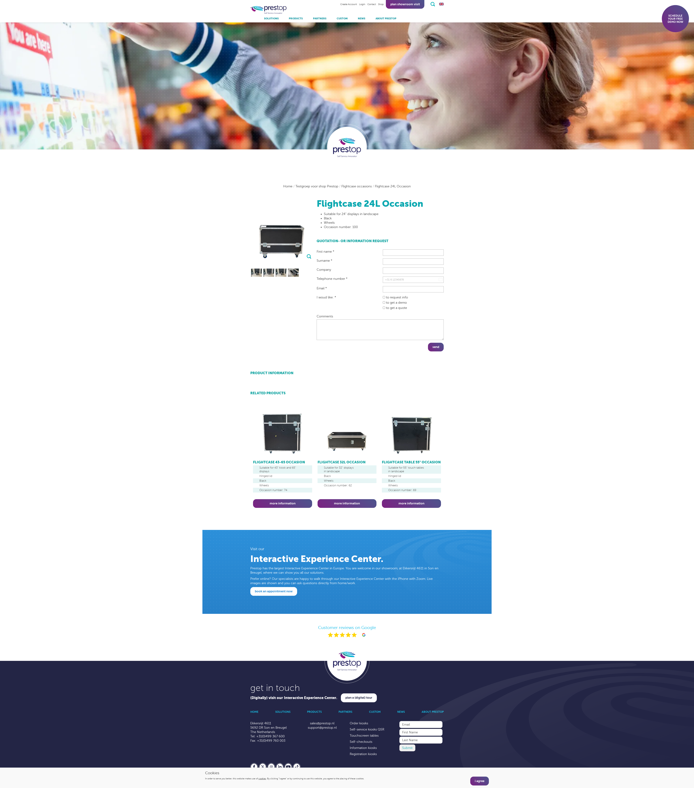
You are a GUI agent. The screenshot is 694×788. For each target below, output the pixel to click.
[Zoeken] (432, 4)
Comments (325, 316)
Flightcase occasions (357, 186)
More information (282, 503)
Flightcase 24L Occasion (393, 186)
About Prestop (386, 18)
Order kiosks (359, 723)
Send (435, 347)
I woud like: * (326, 297)
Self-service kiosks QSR (367, 729)
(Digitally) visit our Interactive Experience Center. (293, 698)
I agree (479, 781)
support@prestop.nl (322, 727)
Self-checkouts (361, 742)
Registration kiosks (363, 754)
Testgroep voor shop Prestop (317, 186)
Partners (319, 18)
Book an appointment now (274, 591)
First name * (325, 251)
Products (296, 18)
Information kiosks (363, 748)
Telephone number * (332, 279)
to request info (396, 297)
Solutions (271, 18)
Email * (322, 288)
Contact (371, 4)
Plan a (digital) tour (358, 697)
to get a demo (396, 302)
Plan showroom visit (405, 4)
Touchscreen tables (364, 735)
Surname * (324, 260)
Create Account (348, 4)
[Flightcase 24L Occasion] (256, 273)
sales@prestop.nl (322, 723)
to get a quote (396, 308)
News (361, 18)
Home (288, 186)
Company (324, 269)
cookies (262, 778)
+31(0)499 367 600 (270, 736)
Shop (381, 4)
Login (362, 4)
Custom (342, 18)
